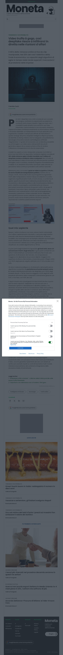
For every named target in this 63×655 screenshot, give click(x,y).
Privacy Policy (40, 353)
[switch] (51, 326)
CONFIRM (20, 348)
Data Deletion (23, 353)
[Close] (58, 301)
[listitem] (31, 322)
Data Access (31, 353)
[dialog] (31, 328)
